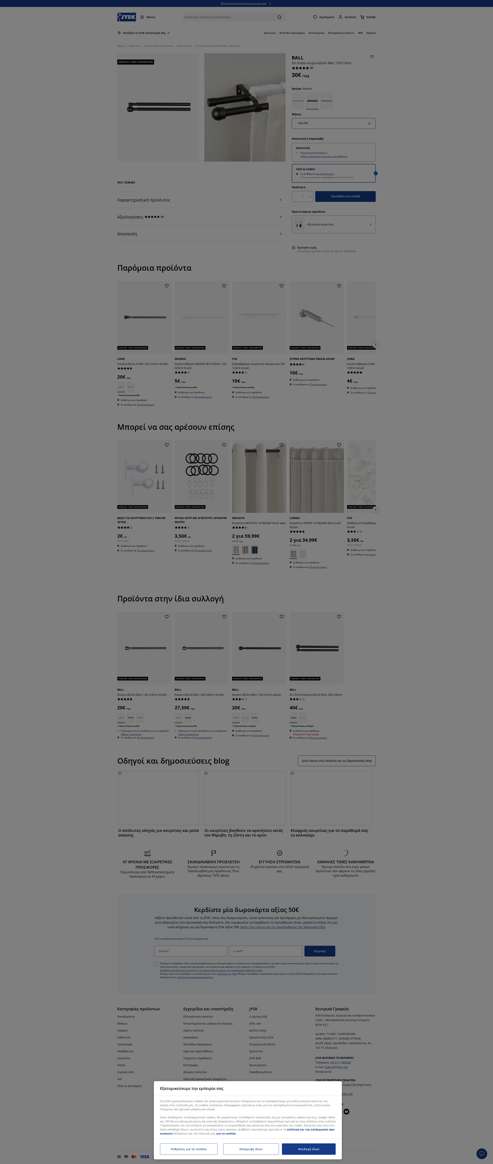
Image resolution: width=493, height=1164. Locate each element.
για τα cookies (226, 1133)
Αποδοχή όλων (308, 1149)
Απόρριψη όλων (250, 1149)
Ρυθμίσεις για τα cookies (189, 1149)
